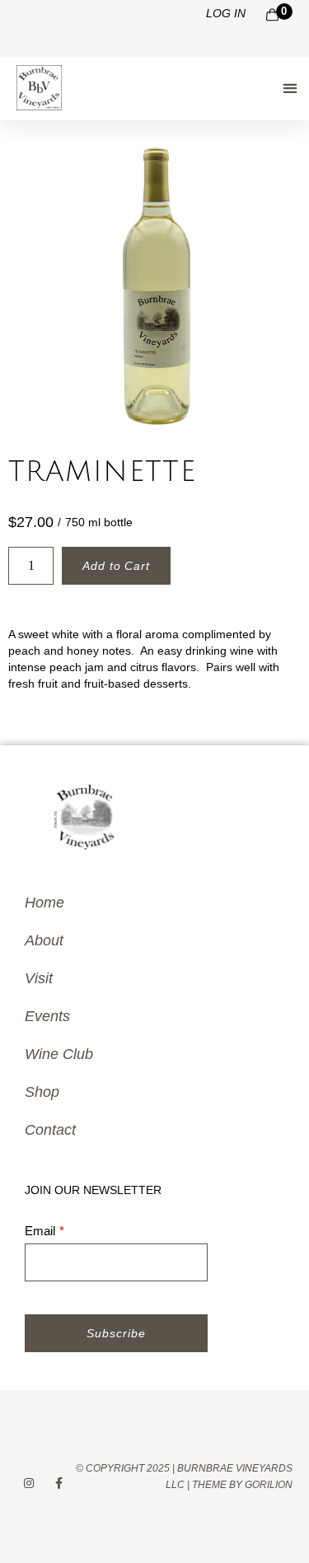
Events (47, 1016)
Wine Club (59, 1054)
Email (40, 1231)
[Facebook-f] (60, 1483)
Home (44, 902)
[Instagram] (29, 1483)
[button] (290, 88)
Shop (42, 1092)
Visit (39, 978)
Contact (50, 1130)
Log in (226, 13)
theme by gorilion (242, 1485)
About (44, 940)
